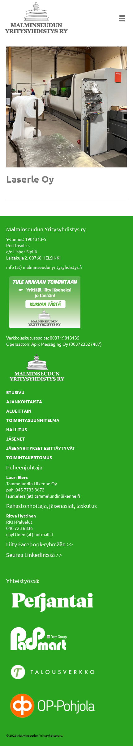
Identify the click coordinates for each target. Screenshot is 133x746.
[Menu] (122, 18)
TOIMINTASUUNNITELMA (32, 420)
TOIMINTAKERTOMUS (29, 457)
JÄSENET (15, 439)
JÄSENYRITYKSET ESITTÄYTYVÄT (40, 448)
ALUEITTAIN (19, 411)
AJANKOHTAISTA (24, 401)
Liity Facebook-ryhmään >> (39, 544)
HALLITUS (16, 429)
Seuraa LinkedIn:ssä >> (34, 554)
